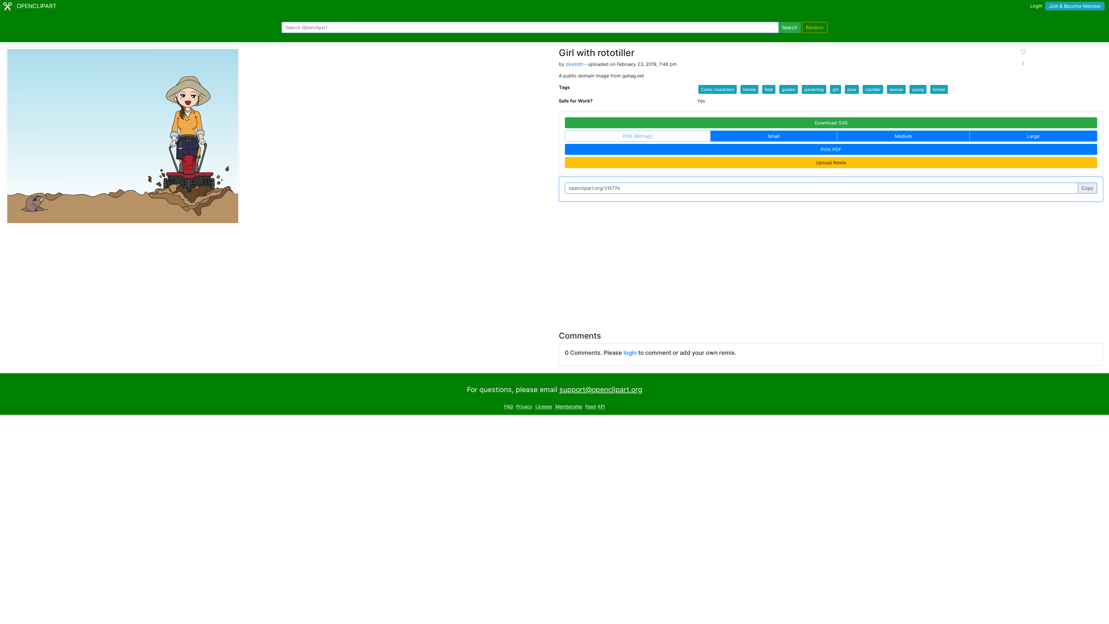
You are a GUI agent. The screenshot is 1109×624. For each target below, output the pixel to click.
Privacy (524, 407)
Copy (1087, 188)
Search (789, 27)
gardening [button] (814, 89)
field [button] (769, 89)
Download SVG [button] (831, 123)
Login (1036, 6)
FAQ (508, 407)
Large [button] (1033, 136)
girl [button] (835, 89)
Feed (590, 407)
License (543, 407)
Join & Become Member (1075, 6)
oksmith (574, 64)
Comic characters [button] (717, 89)
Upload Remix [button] (831, 163)
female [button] (749, 89)
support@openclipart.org (600, 389)
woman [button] (896, 89)
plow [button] (851, 89)
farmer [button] (939, 89)
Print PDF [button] (831, 149)
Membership (568, 407)
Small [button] (773, 136)
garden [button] (788, 89)
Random (815, 27)
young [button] (918, 89)
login (630, 352)
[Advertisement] (554, 274)
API (601, 407)
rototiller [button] (873, 89)
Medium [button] (903, 136)
